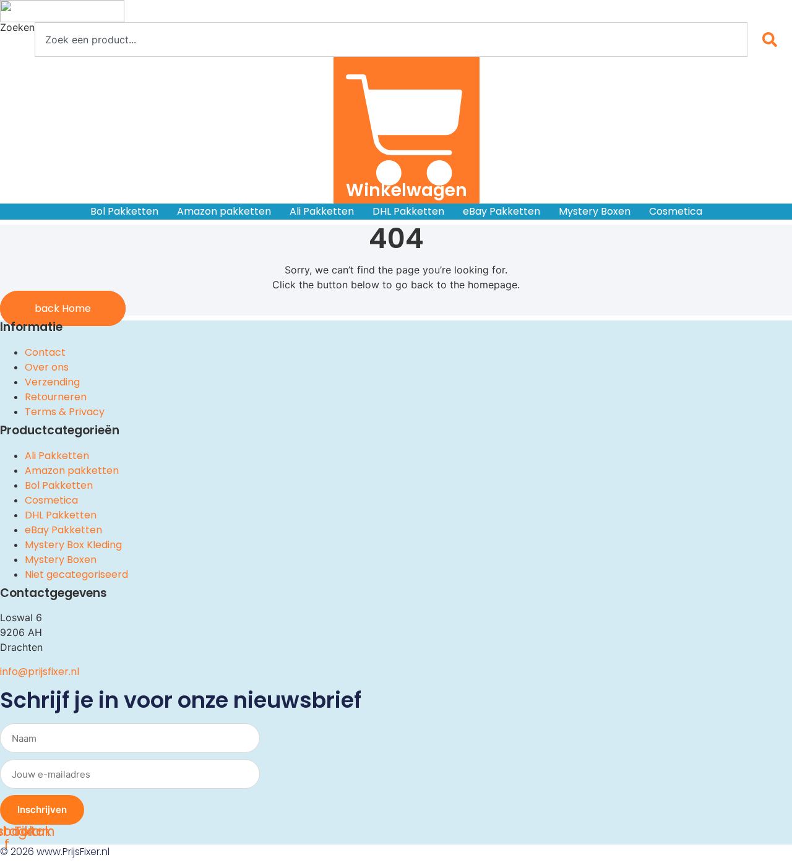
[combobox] (391, 39)
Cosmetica (675, 211)
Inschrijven (42, 809)
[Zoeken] (772, 39)
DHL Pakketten (408, 211)
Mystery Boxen (595, 211)
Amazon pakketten (224, 211)
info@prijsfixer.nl (39, 671)
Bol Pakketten (124, 211)
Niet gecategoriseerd (76, 574)
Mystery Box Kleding (73, 545)
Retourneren (56, 397)
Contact (45, 352)
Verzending (52, 382)
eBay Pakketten (501, 211)
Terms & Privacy (65, 412)
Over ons (47, 367)
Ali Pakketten (322, 211)
